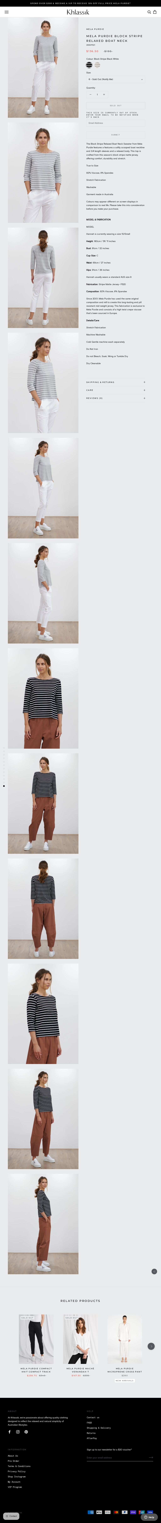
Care (89, 390)
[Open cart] (154, 12)
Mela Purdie (95, 29)
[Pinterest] (26, 1432)
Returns (91, 1433)
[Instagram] (17, 1432)
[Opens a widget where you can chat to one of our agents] (149, 1517)
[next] (151, 1346)
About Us (13, 1455)
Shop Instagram (16, 1476)
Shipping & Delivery (99, 1428)
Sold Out (116, 105)
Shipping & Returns (100, 382)
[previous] (9, 1346)
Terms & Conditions (19, 1466)
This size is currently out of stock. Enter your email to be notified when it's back (112, 115)
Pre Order (13, 1461)
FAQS (89, 1422)
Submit (115, 135)
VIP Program (15, 1487)
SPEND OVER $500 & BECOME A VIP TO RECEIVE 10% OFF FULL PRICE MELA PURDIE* (80, 3)
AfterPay (92, 1438)
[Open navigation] (6, 12)
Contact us (93, 1417)
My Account (14, 1482)
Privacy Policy (16, 1471)
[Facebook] (9, 1432)
